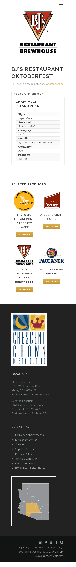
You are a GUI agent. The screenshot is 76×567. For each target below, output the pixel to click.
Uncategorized (55, 83)
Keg (20, 150)
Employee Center (26, 439)
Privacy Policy (23, 454)
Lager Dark (25, 118)
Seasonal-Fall (26, 126)
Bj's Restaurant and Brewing (35, 142)
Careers (19, 444)
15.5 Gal (22, 158)
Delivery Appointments (29, 435)
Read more (24, 234)
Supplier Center (24, 449)
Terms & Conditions (27, 458)
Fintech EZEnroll (25, 463)
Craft (21, 134)
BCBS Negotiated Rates (30, 468)
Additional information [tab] (28, 93)
